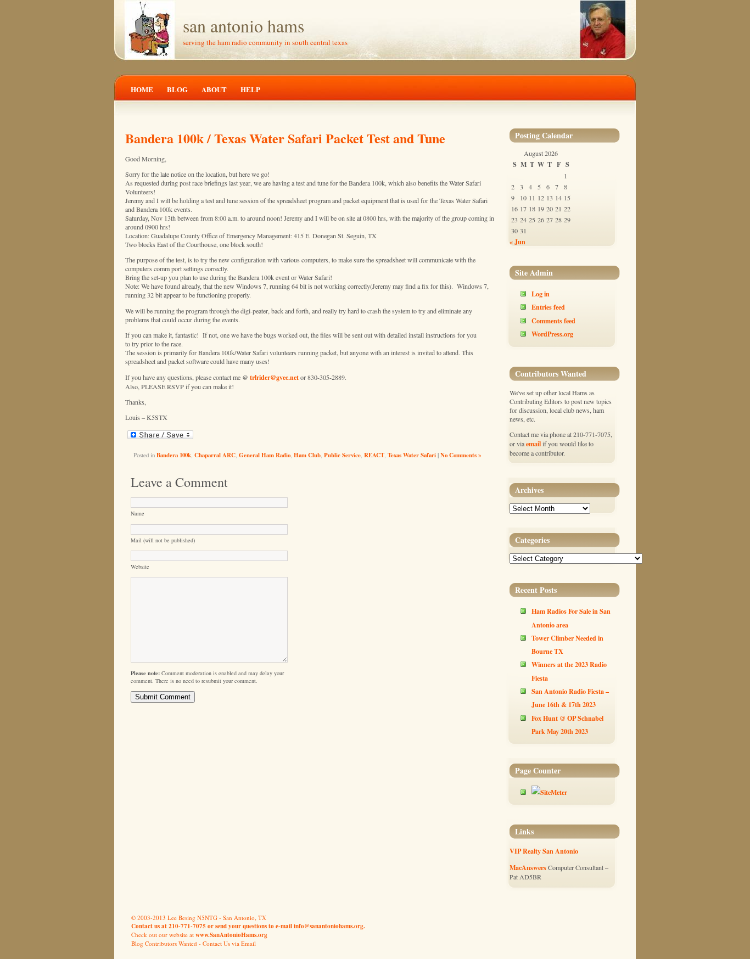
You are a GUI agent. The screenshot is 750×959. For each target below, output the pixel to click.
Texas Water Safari (412, 455)
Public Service (342, 455)
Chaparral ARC (215, 455)
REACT (374, 455)
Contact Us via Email (229, 943)
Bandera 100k (173, 455)
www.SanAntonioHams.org (231, 934)
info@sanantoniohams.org (328, 926)
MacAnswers (528, 867)
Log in (540, 294)
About (214, 89)
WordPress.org (552, 334)
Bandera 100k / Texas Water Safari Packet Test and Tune (285, 138)
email (533, 443)
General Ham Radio (264, 455)
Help (250, 89)
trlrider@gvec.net (274, 377)
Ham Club (307, 455)
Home (142, 89)
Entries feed (548, 307)
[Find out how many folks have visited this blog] (549, 792)
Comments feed (553, 321)
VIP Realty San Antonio (544, 851)
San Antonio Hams (243, 25)
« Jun (517, 241)
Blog (177, 89)
